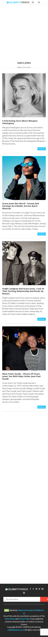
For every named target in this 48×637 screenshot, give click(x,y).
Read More (41, 149)
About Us (21, 610)
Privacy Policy (24, 619)
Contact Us (31, 610)
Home (19, 67)
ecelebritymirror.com (16, 630)
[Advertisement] (24, 34)
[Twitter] (39, 589)
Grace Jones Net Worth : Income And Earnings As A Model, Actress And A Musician (20, 206)
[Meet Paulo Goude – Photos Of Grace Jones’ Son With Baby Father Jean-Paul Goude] (24, 348)
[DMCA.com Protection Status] (11, 610)
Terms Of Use (10, 619)
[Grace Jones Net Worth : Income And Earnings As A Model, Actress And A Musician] (24, 178)
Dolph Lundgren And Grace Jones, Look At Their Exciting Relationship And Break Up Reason (23, 291)
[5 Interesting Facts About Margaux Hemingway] (24, 95)
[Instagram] (36, 589)
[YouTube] (42, 589)
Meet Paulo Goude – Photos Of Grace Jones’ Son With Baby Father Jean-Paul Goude (21, 376)
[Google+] (33, 589)
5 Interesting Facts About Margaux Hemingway (19, 122)
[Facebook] (30, 589)
